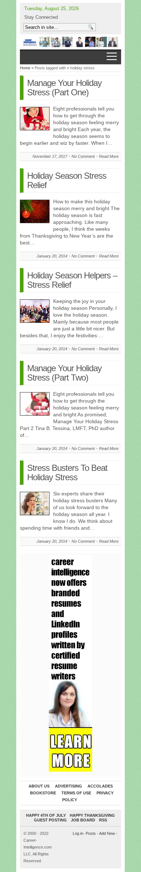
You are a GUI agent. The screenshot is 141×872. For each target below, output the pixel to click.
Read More (109, 156)
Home (25, 68)
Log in (78, 833)
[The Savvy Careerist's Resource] (70, 41)
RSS (103, 820)
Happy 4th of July (46, 815)
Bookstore (43, 793)
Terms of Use (76, 793)
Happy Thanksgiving (92, 815)
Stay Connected (41, 17)
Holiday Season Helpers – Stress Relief (72, 280)
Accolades (100, 786)
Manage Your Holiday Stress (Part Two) (64, 372)
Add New (107, 833)
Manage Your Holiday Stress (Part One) (64, 87)
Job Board (83, 820)
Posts (91, 833)
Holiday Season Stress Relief (66, 180)
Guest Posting (50, 820)
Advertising (68, 786)
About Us (39, 786)
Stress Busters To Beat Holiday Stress (67, 472)
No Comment (83, 156)
